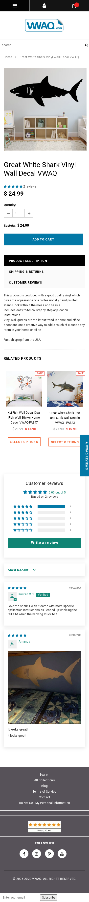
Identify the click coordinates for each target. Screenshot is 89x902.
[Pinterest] (49, 853)
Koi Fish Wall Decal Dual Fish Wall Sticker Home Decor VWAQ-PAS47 (24, 417)
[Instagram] (36, 853)
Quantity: (10, 205)
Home (8, 57)
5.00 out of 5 (57, 492)
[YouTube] (62, 853)
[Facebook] (24, 853)
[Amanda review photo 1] (44, 687)
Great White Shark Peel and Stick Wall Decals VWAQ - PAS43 (65, 418)
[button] (13, 186)
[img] (17, 588)
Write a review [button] (44, 542)
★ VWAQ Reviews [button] (86, 455)
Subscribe (48, 897)
